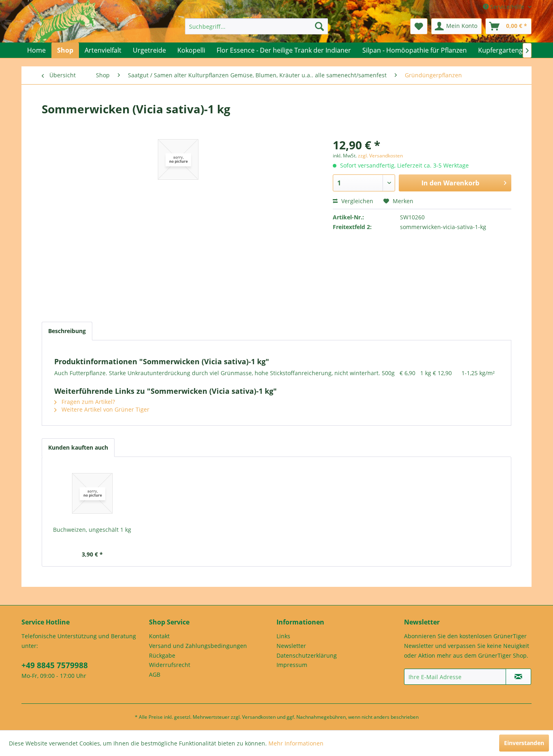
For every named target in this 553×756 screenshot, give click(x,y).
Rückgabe (162, 655)
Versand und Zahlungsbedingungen (198, 646)
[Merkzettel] (419, 26)
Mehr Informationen (295, 743)
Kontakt (159, 636)
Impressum (291, 665)
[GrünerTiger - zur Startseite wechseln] (63, 29)
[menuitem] (256, 26)
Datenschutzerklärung (306, 655)
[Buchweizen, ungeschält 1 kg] (92, 493)
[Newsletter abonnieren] (518, 677)
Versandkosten (259, 717)
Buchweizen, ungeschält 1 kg (92, 529)
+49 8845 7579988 (54, 665)
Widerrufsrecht (169, 665)
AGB (154, 674)
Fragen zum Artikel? (87, 402)
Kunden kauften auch (78, 447)
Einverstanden (524, 743)
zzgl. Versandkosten (380, 155)
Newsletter (291, 646)
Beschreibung (67, 331)
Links (283, 636)
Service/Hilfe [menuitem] (507, 7)
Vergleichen (356, 201)
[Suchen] (319, 26)
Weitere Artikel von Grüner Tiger (104, 409)
